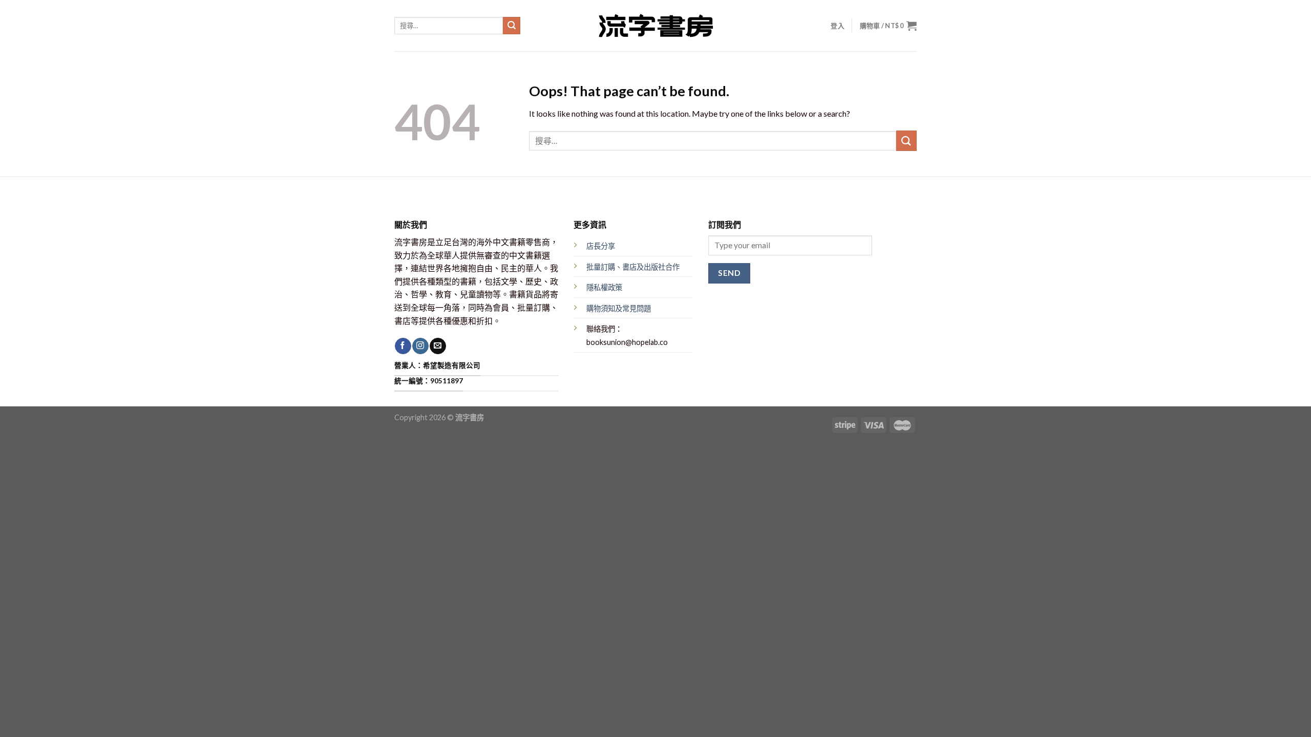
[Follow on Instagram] (420, 346)
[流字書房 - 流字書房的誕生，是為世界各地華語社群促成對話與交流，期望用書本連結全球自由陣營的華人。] (655, 25)
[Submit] (511, 25)
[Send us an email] (438, 346)
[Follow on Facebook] (403, 346)
